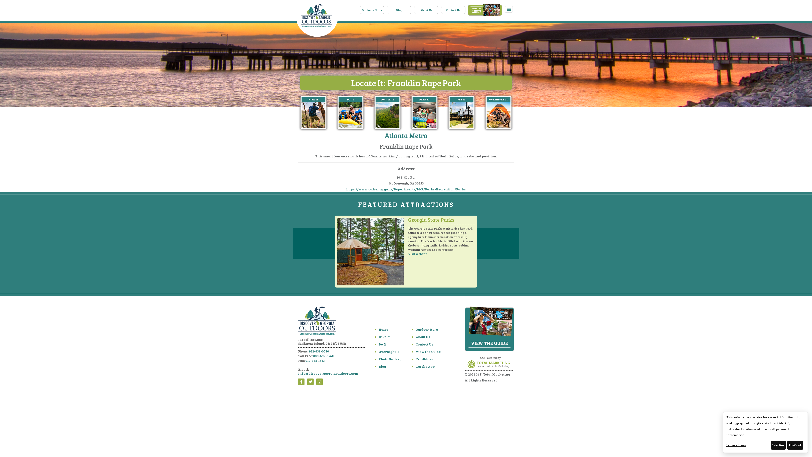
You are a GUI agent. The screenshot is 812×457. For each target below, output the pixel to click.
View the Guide (428, 351)
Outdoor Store (427, 329)
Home (383, 329)
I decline (778, 445)
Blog (399, 10)
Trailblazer (425, 359)
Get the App (425, 366)
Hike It (384, 336)
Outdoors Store (372, 10)
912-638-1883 (315, 360)
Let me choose (736, 445)
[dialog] (765, 432)
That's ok (795, 445)
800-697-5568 (323, 356)
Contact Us (453, 10)
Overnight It (389, 351)
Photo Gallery (390, 359)
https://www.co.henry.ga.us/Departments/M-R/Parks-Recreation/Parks (406, 189)
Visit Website (417, 254)
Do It (382, 344)
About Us (426, 10)
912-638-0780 (319, 351)
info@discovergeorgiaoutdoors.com (328, 373)
